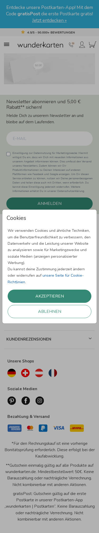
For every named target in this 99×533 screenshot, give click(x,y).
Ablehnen (49, 311)
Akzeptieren (49, 296)
